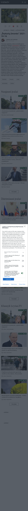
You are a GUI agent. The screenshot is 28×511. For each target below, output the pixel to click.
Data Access (14, 284)
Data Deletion (6, 284)
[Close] (25, 226)
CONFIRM (8, 279)
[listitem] (14, 252)
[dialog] (14, 255)
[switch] (22, 256)
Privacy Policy (22, 284)
